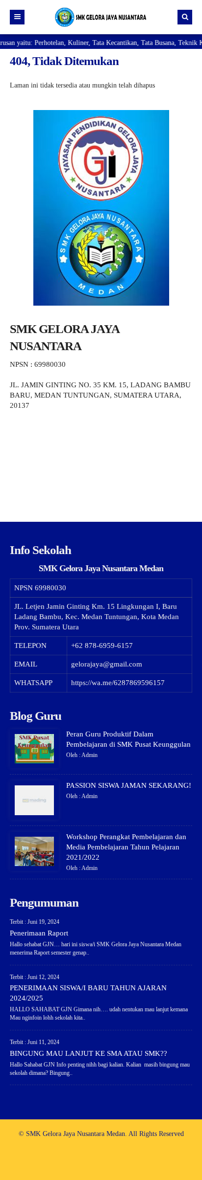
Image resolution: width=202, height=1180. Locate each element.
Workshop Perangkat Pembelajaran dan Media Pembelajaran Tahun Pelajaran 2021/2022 (126, 847)
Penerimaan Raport (39, 933)
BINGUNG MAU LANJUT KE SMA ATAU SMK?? (88, 1053)
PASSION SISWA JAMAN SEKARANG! (128, 785)
